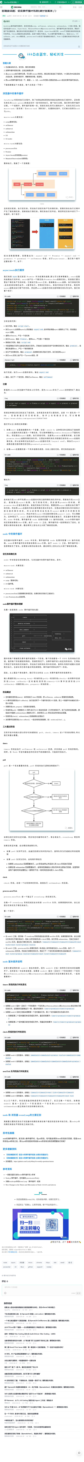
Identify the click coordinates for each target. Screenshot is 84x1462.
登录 (74, 7)
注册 (80, 7)
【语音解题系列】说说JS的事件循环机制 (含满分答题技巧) (27, 1155)
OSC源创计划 (12, 1252)
